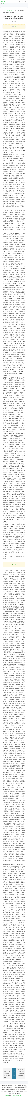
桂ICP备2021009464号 (18, 1095)
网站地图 (7, 1095)
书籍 (7, 10)
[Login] (23, 1)
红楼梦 (10, 10)
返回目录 (14, 1072)
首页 (3, 3)
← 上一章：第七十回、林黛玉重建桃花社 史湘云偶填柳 (7, 1073)
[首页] (26, 1088)
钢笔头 (3, 1)
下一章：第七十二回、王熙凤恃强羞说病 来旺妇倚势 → (21, 1073)
